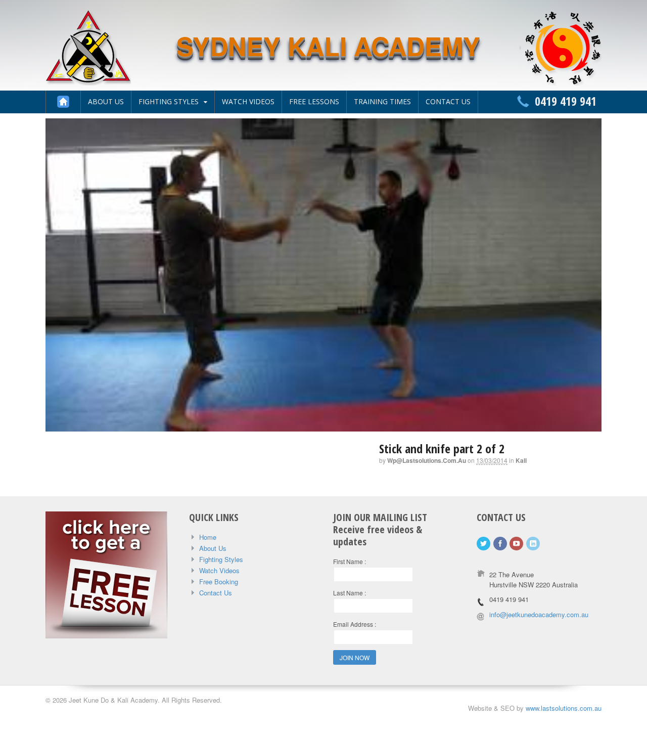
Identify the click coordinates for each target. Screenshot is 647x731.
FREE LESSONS (314, 101)
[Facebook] (501, 543)
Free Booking (218, 581)
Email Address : (354, 624)
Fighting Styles (221, 559)
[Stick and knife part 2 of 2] (323, 426)
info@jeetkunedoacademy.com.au (538, 614)
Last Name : (349, 592)
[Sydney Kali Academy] (88, 80)
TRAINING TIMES (382, 101)
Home (207, 537)
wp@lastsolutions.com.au (426, 460)
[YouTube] (517, 543)
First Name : (349, 561)
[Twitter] (484, 543)
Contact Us (215, 592)
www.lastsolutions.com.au (564, 708)
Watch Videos (219, 570)
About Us (212, 548)
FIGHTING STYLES (168, 101)
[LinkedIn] (533, 543)
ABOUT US (106, 101)
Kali (521, 460)
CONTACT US (448, 101)
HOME (63, 102)
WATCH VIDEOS (248, 101)
